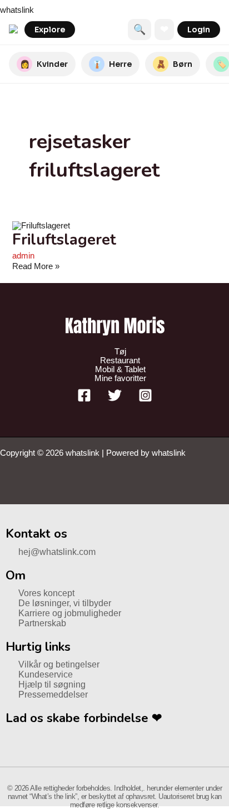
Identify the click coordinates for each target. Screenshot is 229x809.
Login (198, 30)
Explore (49, 30)
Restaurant (120, 360)
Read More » (35, 266)
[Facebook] (84, 399)
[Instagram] (145, 399)
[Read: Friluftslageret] (41, 225)
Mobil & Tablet (120, 369)
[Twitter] (115, 399)
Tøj (120, 351)
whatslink (17, 10)
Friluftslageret (64, 239)
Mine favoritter (120, 378)
